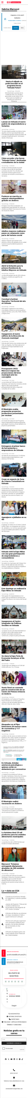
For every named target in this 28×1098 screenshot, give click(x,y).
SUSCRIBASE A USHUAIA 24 (14, 1043)
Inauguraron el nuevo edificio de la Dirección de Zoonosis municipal (13, 336)
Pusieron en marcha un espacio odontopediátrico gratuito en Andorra (13, 198)
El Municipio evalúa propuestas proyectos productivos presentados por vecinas (12, 412)
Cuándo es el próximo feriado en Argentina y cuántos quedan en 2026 (15, 898)
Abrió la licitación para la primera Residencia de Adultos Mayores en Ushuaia (14, 268)
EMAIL (22, 27)
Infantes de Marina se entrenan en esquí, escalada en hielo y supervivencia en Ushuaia (15, 915)
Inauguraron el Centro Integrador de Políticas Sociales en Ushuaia (11, 623)
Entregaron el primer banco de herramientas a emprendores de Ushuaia (13, 448)
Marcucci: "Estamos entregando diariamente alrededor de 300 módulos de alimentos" (13, 867)
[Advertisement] (14, 48)
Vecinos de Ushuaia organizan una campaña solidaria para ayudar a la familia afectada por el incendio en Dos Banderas (15, 924)
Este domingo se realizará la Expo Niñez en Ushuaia (14, 590)
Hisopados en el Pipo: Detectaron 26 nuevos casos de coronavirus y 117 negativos (14, 727)
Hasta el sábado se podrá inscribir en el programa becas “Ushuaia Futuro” (14, 84)
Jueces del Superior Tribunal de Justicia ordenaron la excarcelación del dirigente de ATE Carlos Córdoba (15, 906)
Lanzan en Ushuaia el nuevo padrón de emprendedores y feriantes (14, 124)
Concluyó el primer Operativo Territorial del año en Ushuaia (14, 301)
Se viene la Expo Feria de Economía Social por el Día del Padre (13, 658)
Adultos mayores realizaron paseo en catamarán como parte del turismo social (13, 233)
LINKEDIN (15, 27)
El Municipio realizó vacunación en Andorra (12, 802)
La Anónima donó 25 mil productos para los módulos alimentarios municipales (14, 834)
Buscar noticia (15, 1014)
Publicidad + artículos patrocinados (14, 1022)
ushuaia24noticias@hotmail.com (14, 1088)
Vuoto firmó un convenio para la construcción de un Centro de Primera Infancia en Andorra (13, 691)
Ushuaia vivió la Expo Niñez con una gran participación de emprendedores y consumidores (13, 555)
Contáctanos (15, 1019)
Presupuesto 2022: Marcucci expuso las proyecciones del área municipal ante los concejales (11, 373)
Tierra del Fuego (10, 91)
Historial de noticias (15, 1016)
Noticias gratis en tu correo (14, 1032)
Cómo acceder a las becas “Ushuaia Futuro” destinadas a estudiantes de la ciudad (14, 160)
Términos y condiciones (14, 1024)
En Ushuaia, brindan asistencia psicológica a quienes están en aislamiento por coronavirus (14, 766)
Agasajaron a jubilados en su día (14, 518)
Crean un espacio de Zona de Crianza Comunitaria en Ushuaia (13, 481)
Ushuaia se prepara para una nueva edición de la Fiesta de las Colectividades (15, 933)
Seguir (14, 1006)
